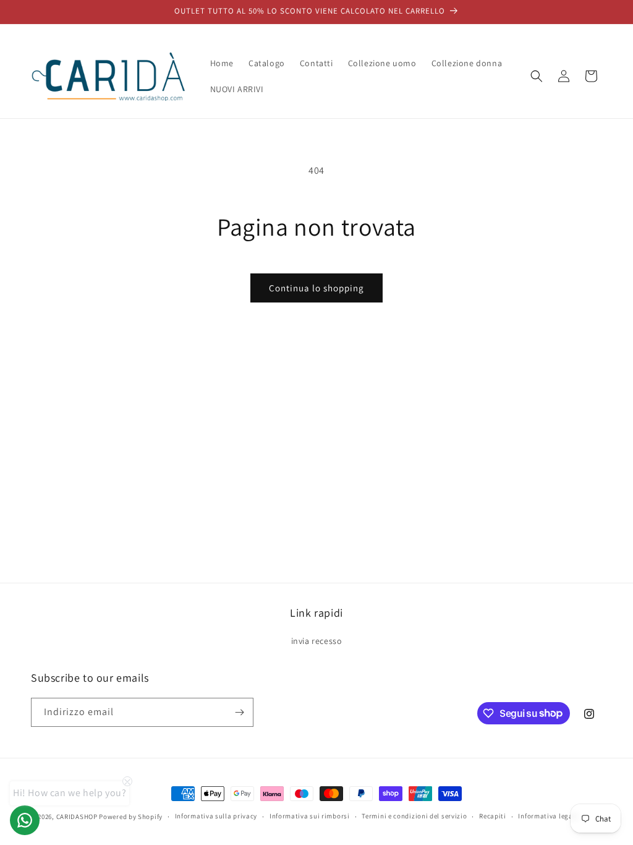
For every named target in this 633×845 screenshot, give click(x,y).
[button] (536, 76)
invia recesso (316, 640)
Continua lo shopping (316, 288)
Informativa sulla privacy (216, 816)
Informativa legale (548, 816)
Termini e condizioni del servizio (414, 816)
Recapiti (492, 816)
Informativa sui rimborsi (310, 816)
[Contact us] (25, 820)
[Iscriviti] (239, 712)
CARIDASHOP (77, 816)
